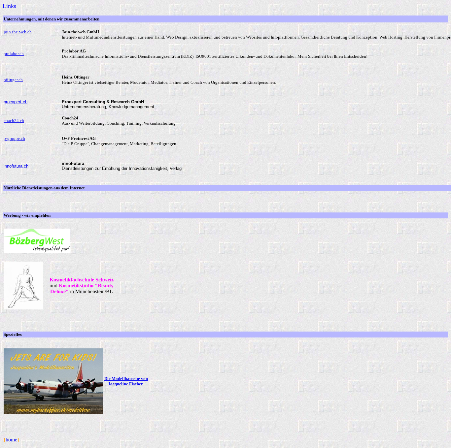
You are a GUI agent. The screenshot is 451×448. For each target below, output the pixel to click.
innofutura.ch (16, 166)
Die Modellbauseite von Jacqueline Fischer (126, 381)
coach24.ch (14, 120)
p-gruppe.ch (14, 138)
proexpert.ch (15, 101)
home (11, 439)
